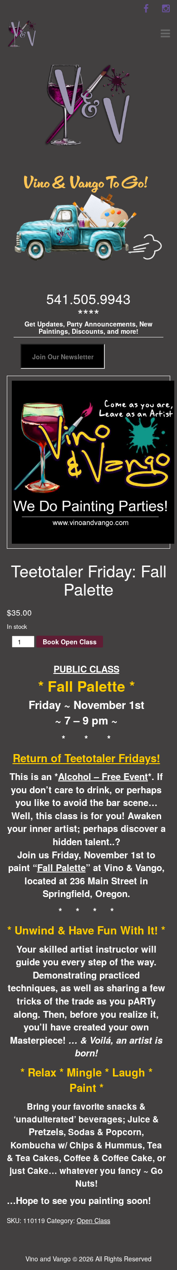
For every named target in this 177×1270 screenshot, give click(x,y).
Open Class (93, 1220)
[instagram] (165, 8)
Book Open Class (70, 641)
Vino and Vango (48, 1258)
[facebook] (145, 8)
